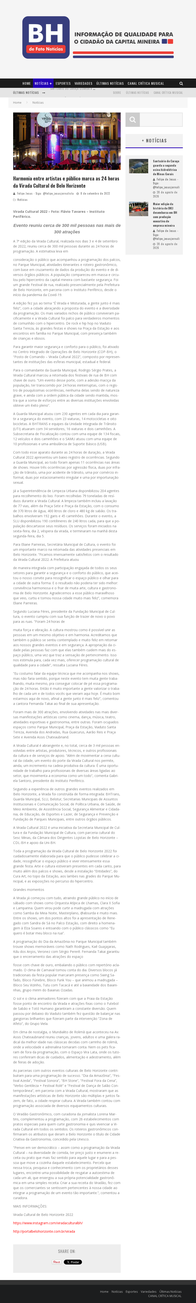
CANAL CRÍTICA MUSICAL (146, 83)
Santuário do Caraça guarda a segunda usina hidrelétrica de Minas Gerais (166, 167)
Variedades (84, 83)
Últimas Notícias (110, 83)
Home (26, 83)
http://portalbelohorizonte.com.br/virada (44, 1231)
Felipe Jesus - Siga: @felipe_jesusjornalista (45, 193)
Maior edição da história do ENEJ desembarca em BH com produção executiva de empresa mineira (165, 214)
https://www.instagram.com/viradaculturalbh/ (48, 1223)
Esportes (63, 83)
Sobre (117, 93)
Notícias (42, 83)
